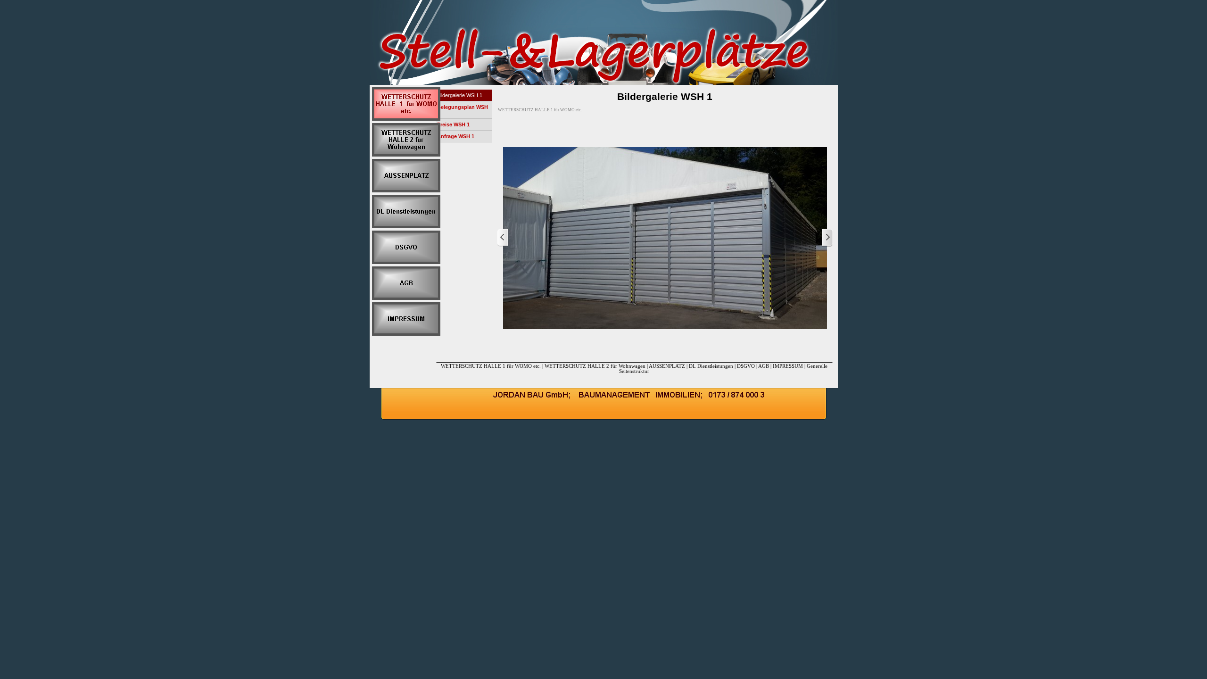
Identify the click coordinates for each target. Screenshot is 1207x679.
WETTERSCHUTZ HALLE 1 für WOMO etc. (491, 366)
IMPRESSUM (788, 366)
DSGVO (746, 366)
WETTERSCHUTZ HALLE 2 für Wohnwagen (595, 366)
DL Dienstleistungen (712, 366)
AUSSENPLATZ (667, 366)
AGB (763, 366)
